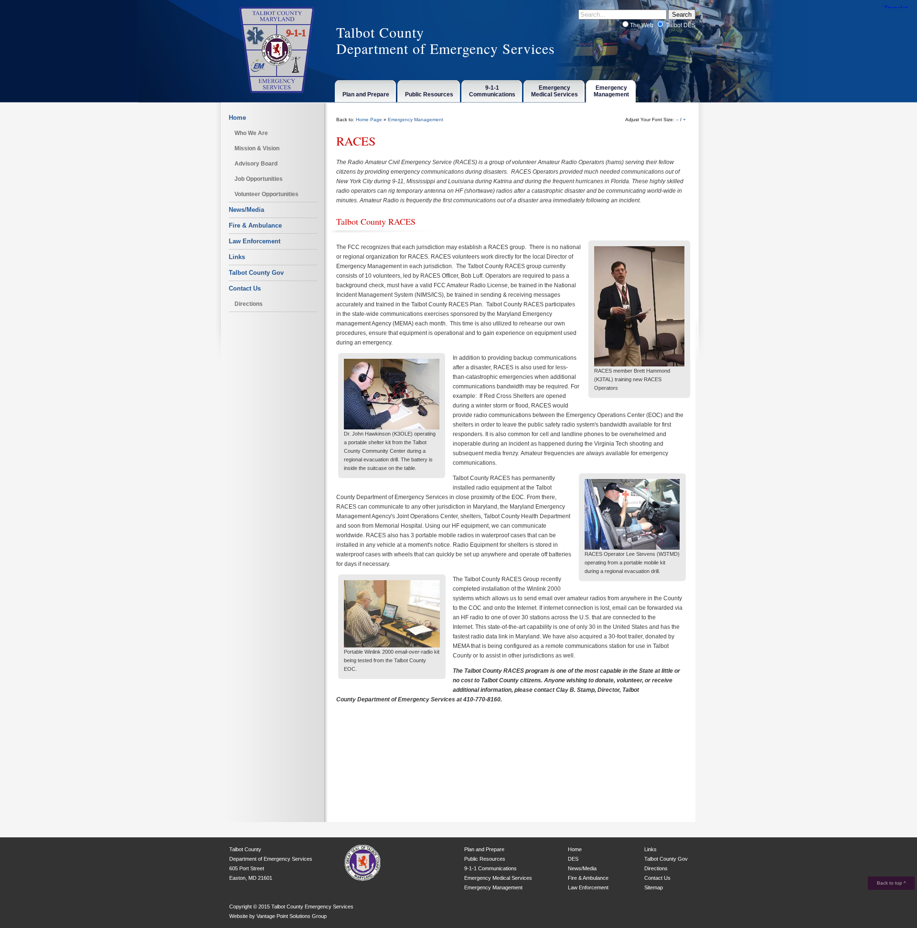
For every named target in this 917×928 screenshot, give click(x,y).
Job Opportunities (259, 179)
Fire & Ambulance (255, 225)
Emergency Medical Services (498, 878)
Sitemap (653, 887)
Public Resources (484, 859)
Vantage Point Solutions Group (291, 916)
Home (237, 117)
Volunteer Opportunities (267, 194)
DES (573, 859)
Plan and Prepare (484, 849)
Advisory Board (256, 163)
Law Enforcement (254, 241)
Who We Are (251, 133)
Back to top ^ (891, 883)
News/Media (246, 209)
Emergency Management (415, 119)
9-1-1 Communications (490, 868)
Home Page (369, 119)
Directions (249, 304)
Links (237, 257)
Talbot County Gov (256, 272)
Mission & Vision (257, 148)
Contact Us (245, 288)
